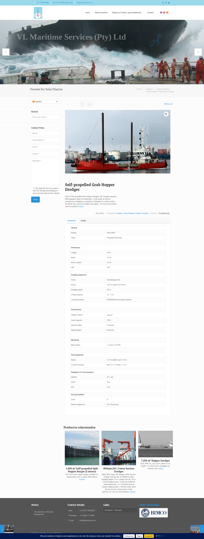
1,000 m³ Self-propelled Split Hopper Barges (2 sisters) (82, 470)
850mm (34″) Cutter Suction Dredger (118, 470)
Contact (83, 221)
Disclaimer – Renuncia (113, 510)
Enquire (81, 206)
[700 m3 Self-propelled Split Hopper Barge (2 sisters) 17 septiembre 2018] (7, 529)
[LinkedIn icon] (169, 3)
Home (139, 89)
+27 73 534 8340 (42, 3)
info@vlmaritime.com (84, 3)
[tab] (71, 220)
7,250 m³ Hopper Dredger (155, 460)
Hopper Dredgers (163, 89)
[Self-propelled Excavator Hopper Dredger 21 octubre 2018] (197, 529)
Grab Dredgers (129, 213)
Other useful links (149, 504)
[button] (166, 114)
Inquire (160, 468)
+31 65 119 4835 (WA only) (62, 3)
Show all (169, 104)
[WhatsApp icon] (163, 3)
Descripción (72, 221)
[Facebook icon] (166, 3)
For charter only (164, 213)
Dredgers (149, 89)
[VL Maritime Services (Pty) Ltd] (38, 13)
